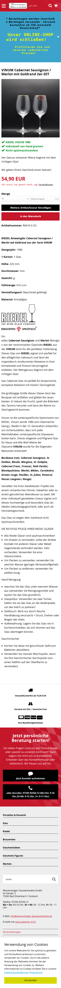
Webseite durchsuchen (54, 879)
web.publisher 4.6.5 (25, 921)
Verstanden (30, 980)
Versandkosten (46, 184)
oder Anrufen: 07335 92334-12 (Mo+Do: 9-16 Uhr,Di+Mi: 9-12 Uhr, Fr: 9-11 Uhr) (30, 794)
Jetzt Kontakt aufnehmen (30, 778)
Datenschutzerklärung (16, 972)
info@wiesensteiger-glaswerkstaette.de (31, 916)
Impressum (36, 972)
